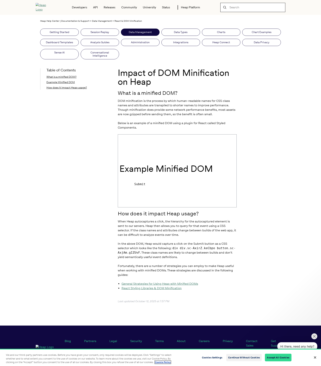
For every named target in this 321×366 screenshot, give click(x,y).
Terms (159, 341)
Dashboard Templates (59, 42)
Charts (221, 32)
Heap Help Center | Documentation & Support (64, 21)
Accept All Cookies (278, 357)
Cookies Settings (212, 357)
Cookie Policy (163, 362)
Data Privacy (261, 42)
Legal (113, 341)
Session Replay (99, 32)
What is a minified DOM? (61, 76)
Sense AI (59, 52)
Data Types (180, 32)
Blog (68, 341)
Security (136, 341)
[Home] (43, 7)
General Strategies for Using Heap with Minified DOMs (159, 283)
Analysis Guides (99, 42)
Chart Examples (261, 32)
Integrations (180, 42)
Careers (204, 341)
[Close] (315, 357)
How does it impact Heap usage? (66, 87)
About (181, 341)
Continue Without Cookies (244, 357)
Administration (140, 42)
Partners (90, 341)
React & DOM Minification (128, 21)
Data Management (102, 21)
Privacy (228, 341)
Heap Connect (221, 42)
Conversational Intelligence (99, 54)
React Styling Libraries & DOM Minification (151, 288)
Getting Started (59, 32)
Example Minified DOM (60, 82)
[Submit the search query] (224, 7)
